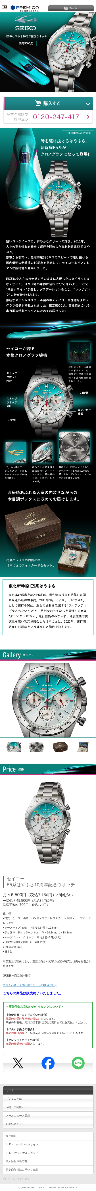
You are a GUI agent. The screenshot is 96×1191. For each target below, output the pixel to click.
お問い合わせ (14, 1124)
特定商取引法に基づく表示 (22, 1169)
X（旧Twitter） (18, 1061)
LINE (77, 1061)
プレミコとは (14, 1098)
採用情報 (11, 1136)
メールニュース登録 (18, 1115)
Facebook (47, 1061)
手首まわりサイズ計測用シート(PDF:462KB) (29, 985)
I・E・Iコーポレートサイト (22, 1144)
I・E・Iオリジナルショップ (22, 1152)
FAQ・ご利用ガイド (18, 1107)
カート (71, 7)
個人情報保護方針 (16, 1161)
